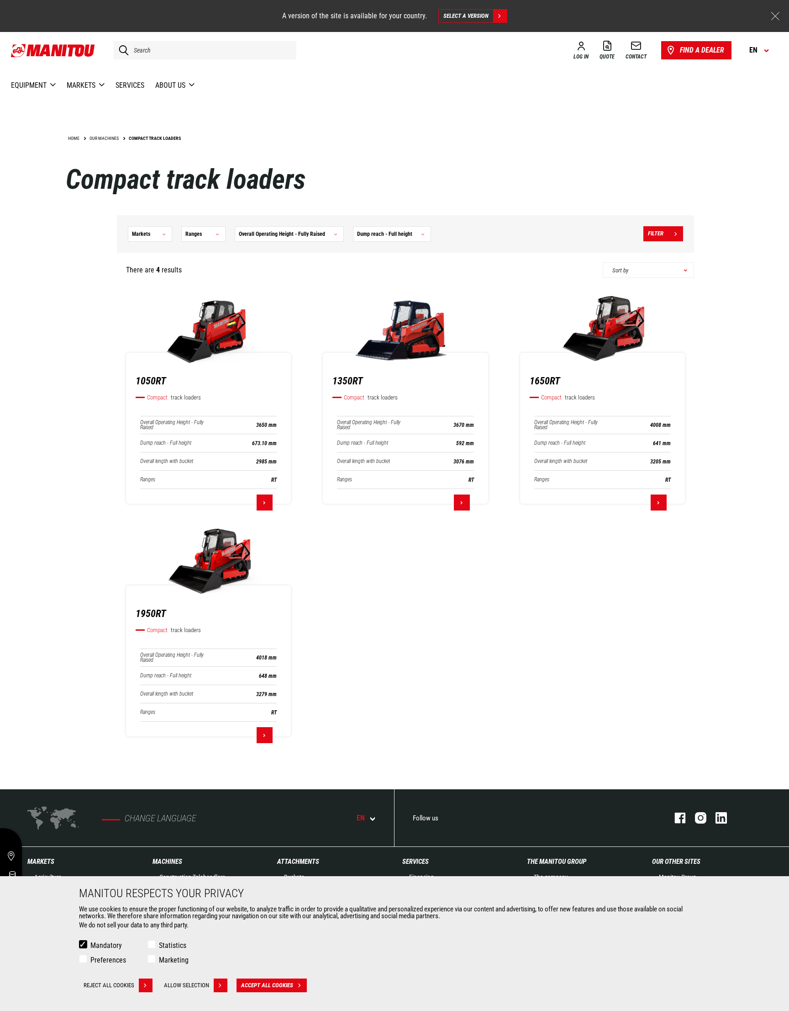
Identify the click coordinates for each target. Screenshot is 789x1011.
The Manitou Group (556, 861)
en (361, 818)
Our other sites (676, 861)
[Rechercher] (121, 50)
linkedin (716, 818)
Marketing (174, 960)
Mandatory (106, 945)
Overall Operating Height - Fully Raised (172, 425)
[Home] (53, 50)
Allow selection (186, 985)
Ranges (147, 479)
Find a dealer (702, 50)
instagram (696, 818)
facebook (675, 818)
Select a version (466, 15)
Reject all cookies (109, 985)
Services (415, 861)
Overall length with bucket (166, 461)
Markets (40, 861)
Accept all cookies (267, 985)
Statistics (172, 945)
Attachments (298, 861)
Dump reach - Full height (165, 443)
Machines (167, 861)
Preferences (108, 960)
